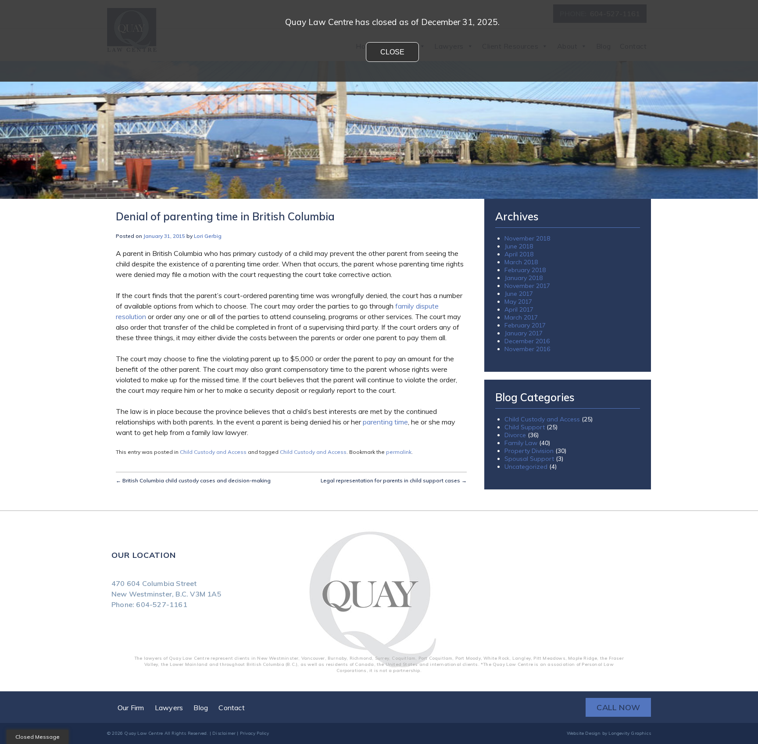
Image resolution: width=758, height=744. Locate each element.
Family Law (520, 443)
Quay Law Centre (143, 733)
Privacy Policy (254, 733)
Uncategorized (525, 467)
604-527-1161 (161, 604)
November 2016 (527, 349)
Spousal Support (529, 459)
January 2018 (523, 278)
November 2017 (527, 286)
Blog (200, 707)
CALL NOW (618, 707)
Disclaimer (224, 733)
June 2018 (518, 246)
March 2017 (521, 317)
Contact (231, 707)
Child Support (524, 427)
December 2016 (527, 341)
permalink (398, 452)
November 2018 (527, 238)
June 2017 (518, 294)
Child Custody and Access (213, 452)
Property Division (529, 451)
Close (392, 52)
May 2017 (518, 302)
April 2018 (518, 254)
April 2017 (518, 309)
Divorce (515, 435)
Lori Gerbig (208, 236)
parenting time (385, 421)
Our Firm (131, 707)
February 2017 (525, 325)
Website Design (584, 733)
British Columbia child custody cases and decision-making (193, 480)
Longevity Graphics (629, 733)
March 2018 (521, 262)
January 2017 (523, 333)
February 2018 (525, 270)
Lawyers (169, 707)
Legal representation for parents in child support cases (394, 480)
